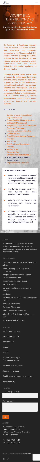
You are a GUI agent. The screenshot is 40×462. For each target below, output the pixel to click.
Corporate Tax (13, 152)
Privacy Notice (27, 453)
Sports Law (11, 141)
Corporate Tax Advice (11, 307)
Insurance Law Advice (11, 304)
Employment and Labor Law (18, 162)
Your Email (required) (10, 392)
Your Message (8, 401)
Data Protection (13, 133)
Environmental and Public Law (18, 155)
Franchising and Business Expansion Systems (16, 289)
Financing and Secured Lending (19, 131)
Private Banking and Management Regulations (16, 269)
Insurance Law (12, 149)
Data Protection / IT (10, 284)
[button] (36, 2)
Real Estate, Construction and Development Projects (19, 298)
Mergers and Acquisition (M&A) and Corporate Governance (16, 276)
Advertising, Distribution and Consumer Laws (18, 315)
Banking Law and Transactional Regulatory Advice (19, 263)
